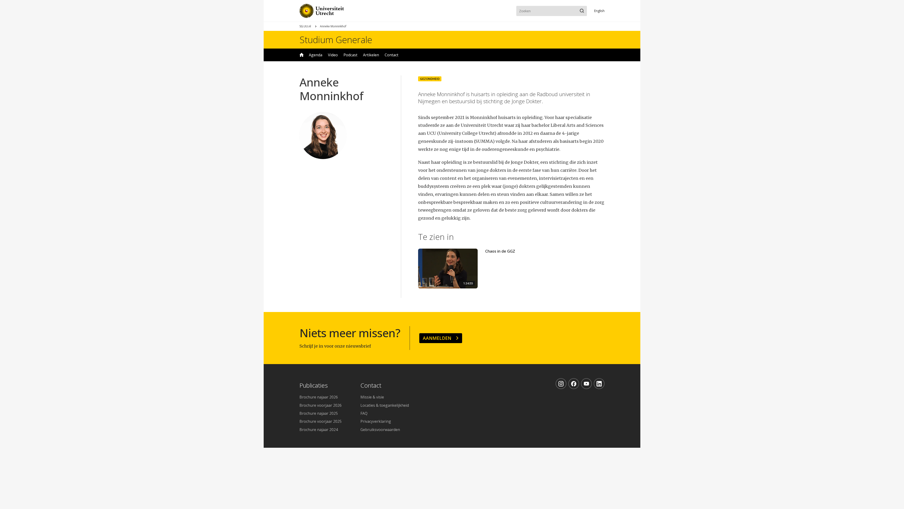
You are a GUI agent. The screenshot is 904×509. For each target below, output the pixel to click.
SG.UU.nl (305, 26)
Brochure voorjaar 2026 (320, 405)
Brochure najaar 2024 (318, 429)
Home (301, 54)
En (599, 10)
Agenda (315, 54)
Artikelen (371, 54)
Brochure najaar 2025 (318, 413)
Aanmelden (437, 338)
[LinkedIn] (599, 383)
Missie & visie (372, 397)
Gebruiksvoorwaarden (380, 429)
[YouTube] (586, 383)
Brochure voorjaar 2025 (320, 421)
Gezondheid (430, 79)
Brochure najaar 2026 (318, 397)
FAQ (363, 413)
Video (333, 54)
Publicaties (313, 385)
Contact (391, 54)
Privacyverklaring (375, 421)
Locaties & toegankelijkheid (384, 405)
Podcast (350, 54)
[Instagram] (561, 383)
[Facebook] (573, 383)
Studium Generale (335, 39)
